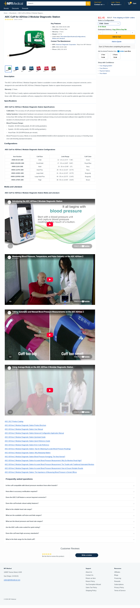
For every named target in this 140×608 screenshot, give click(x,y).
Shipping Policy (91, 590)
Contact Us (89, 575)
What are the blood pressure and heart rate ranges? (24, 521)
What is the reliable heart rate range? (19, 509)
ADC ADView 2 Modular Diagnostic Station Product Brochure (25, 425)
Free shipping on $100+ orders (124, 18)
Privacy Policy (119, 587)
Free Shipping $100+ (106, 65)
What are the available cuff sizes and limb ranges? (24, 515)
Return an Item (91, 578)
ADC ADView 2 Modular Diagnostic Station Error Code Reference (27, 445)
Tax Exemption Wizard (93, 584)
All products (12, 13)
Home (5, 13)
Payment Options (105, 71)
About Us (89, 572)
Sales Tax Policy (91, 587)
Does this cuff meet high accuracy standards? (22, 533)
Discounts (15, 8)
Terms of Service (120, 590)
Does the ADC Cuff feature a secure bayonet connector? (26, 497)
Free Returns (104, 68)
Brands (6, 8)
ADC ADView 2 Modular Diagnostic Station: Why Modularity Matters (27, 453)
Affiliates (117, 572)
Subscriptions (119, 584)
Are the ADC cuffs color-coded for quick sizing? (23, 527)
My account (115, 4)
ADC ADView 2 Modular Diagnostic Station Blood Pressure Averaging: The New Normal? (35, 456)
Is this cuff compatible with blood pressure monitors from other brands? (32, 485)
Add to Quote (116, 41)
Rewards (25, 8)
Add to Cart (116, 37)
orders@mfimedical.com (12, 580)
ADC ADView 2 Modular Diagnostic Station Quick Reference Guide (27, 441)
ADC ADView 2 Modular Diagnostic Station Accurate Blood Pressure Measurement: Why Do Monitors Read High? (43, 460)
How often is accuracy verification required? (22, 491)
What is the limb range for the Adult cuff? (20, 539)
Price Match (103, 73)
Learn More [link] (127, 51)
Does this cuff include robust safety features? (22, 503)
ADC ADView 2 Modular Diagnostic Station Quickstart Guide (25, 437)
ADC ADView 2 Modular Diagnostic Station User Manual (24, 429)
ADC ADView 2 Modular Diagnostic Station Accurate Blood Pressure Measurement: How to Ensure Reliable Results (44, 468)
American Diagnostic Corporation (66, 44)
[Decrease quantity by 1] (100, 33)
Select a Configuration (106, 20)
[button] (9, 19)
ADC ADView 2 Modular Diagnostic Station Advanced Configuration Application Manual (34, 433)
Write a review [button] (87, 555)
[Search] (88, 3)
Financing (117, 578)
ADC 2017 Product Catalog (14, 421)
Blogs (116, 575)
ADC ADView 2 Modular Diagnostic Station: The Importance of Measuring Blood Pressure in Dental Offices (41, 472)
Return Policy (90, 581)
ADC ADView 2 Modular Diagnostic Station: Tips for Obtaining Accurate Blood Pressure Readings (38, 449)
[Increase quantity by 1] (132, 33)
